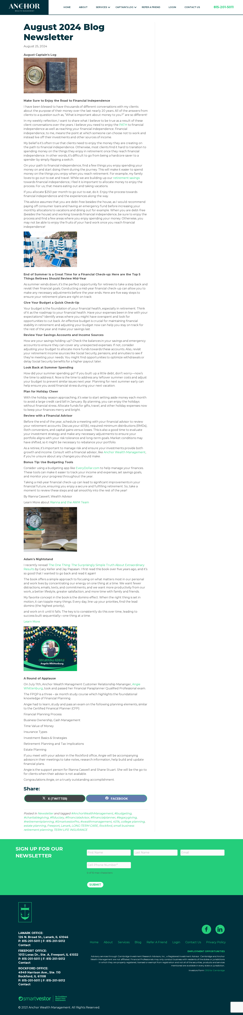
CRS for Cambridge (215, 970)
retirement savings (126, 178)
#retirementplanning (39, 821)
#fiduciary (57, 817)
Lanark (65, 825)
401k (116, 821)
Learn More (32, 621)
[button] (109, 7)
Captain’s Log (124, 7)
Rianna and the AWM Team (69, 502)
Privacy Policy (216, 942)
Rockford (105, 825)
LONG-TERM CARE (85, 825)
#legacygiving (127, 817)
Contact (24, 945)
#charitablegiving (36, 817)
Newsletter (45, 813)
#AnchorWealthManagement (92, 813)
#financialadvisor (77, 817)
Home (67, 7)
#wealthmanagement (96, 821)
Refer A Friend (151, 7)
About (83, 7)
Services (101, 7)
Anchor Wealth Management (125, 452)
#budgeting (122, 813)
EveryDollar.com (87, 468)
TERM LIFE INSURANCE (70, 829)
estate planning (35, 825)
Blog (138, 942)
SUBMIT (95, 884)
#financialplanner (102, 817)
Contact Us (192, 7)
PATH (123, 124)
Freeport (53, 825)
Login (172, 7)
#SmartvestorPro (67, 821)
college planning (133, 821)
